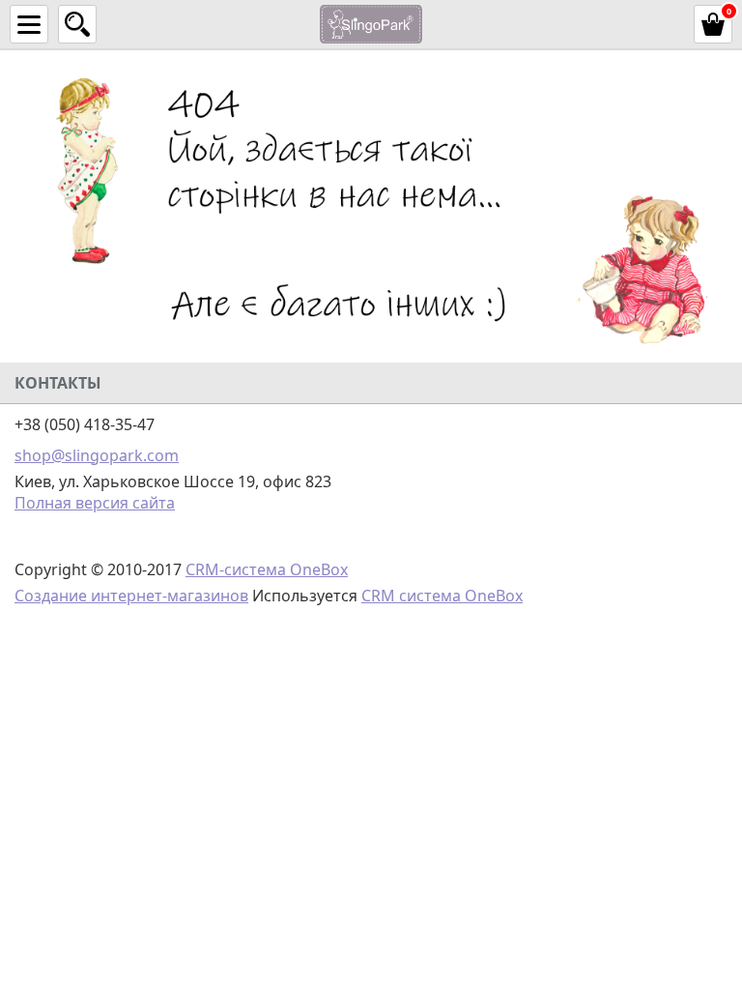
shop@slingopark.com (96, 455)
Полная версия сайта (94, 502)
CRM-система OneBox (267, 569)
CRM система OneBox (442, 595)
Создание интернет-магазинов (131, 595)
